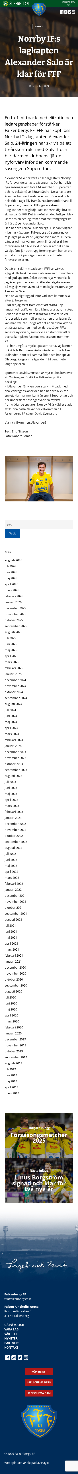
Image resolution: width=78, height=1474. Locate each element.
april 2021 (11, 944)
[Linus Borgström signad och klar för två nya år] (39, 1180)
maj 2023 (11, 794)
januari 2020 (13, 1033)
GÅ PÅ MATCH (14, 1325)
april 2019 (11, 1087)
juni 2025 (11, 644)
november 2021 (15, 902)
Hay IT (45, 1463)
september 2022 (16, 842)
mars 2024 (12, 734)
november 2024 (15, 686)
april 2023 (11, 800)
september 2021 (16, 914)
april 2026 (11, 584)
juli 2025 (10, 638)
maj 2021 (11, 938)
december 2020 (15, 967)
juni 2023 (11, 788)
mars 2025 (12, 662)
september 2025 (16, 626)
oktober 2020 (14, 979)
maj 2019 (11, 1081)
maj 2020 (11, 1009)
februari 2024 (14, 740)
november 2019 (15, 1045)
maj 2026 (11, 578)
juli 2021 (10, 926)
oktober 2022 (14, 836)
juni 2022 (11, 860)
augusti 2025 (13, 632)
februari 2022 (14, 884)
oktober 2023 (14, 764)
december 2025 (15, 608)
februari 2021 (14, 956)
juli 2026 (10, 566)
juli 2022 (10, 854)
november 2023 (15, 758)
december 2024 (15, 680)
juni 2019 (11, 1075)
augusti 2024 (13, 704)
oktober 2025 (14, 620)
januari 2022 (13, 890)
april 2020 (11, 1015)
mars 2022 (12, 878)
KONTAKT (11, 1348)
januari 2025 (13, 674)
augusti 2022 (13, 848)
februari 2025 (14, 668)
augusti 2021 (13, 920)
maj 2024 (11, 722)
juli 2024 (10, 710)
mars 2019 (12, 1093)
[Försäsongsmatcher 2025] (39, 1135)
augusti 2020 (13, 991)
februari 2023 (14, 812)
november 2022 (15, 830)
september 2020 (16, 985)
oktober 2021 (14, 908)
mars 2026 (12, 590)
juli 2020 (10, 997)
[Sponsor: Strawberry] (68, 5)
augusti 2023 (13, 776)
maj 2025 (11, 650)
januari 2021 (13, 961)
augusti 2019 (13, 1063)
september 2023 (16, 770)
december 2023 (15, 752)
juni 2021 (11, 932)
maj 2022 (11, 866)
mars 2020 (12, 1021)
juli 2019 (10, 1069)
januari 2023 (13, 818)
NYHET (39, 26)
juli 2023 (10, 782)
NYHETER (11, 1338)
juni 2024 (11, 716)
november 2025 (15, 614)
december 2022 (15, 824)
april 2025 (11, 656)
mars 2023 (12, 806)
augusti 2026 (13, 560)
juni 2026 (11, 572)
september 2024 (16, 698)
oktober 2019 (14, 1051)
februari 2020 (14, 1027)
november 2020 (15, 973)
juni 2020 (11, 1003)
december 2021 (15, 896)
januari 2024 (13, 746)
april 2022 (11, 872)
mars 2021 (12, 950)
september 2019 (16, 1057)
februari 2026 (14, 596)
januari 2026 (13, 602)
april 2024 (11, 728)
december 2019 (15, 1039)
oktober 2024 (14, 692)
